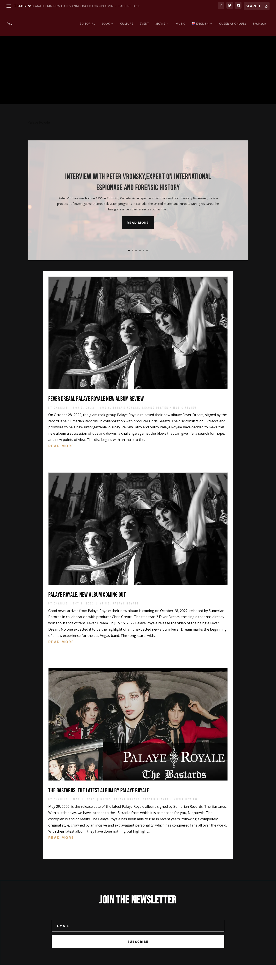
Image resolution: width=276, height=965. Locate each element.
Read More (138, 222)
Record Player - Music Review (169, 408)
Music (180, 23)
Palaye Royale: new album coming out (87, 594)
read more (61, 446)
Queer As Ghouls (232, 23)
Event (144, 23)
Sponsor (259, 23)
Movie (160, 23)
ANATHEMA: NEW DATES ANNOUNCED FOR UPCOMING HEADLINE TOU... (88, 6)
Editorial (87, 23)
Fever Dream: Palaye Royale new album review (96, 398)
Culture (126, 23)
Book (106, 23)
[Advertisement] (138, 71)
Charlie (61, 408)
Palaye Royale (126, 408)
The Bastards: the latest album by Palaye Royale (98, 790)
